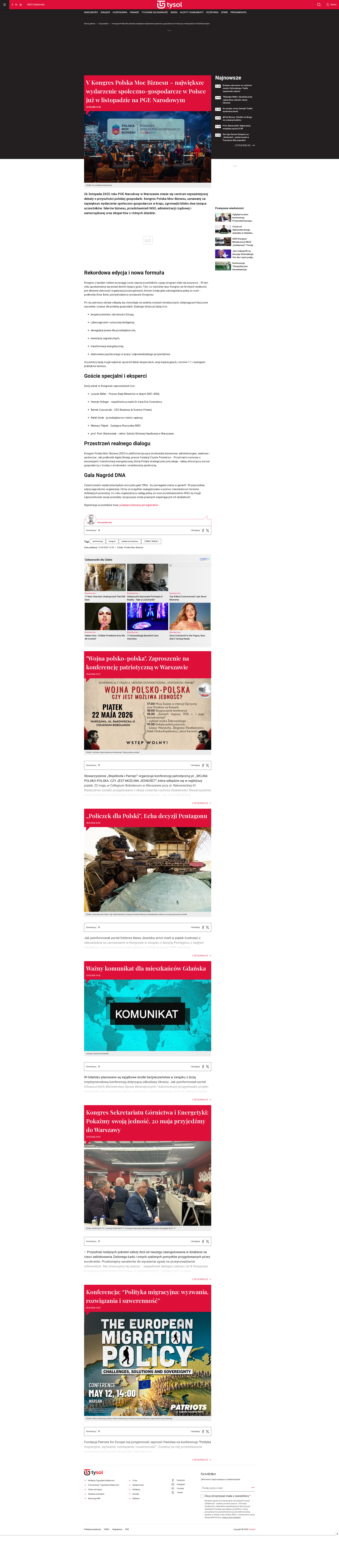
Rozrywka (212, 12)
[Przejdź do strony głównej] (166, 4)
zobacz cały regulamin (231, 1517)
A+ (16, 4)
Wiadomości (91, 12)
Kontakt (136, 1494)
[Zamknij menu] (5, 4)
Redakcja (136, 1489)
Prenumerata (238, 12)
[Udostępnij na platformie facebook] (203, 530)
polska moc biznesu (130, 541)
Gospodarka (120, 12)
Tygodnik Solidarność (155, 12)
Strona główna (89, 23)
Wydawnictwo (138, 1485)
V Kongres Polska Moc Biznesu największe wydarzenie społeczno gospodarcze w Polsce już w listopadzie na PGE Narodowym (161, 23)
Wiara (174, 12)
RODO (106, 1529)
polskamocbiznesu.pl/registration (138, 505)
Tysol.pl (252, 1529)
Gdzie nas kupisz (95, 1489)
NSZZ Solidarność (35, 4)
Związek (105, 12)
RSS (127, 1529)
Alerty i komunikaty (192, 12)
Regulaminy (117, 1529)
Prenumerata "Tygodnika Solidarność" (103, 1485)
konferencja (98, 541)
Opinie (224, 12)
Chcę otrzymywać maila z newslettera (228, 1496)
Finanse (134, 12)
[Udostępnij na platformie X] (207, 530)
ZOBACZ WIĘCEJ (151, 541)
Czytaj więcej (242, 145)
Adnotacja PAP (94, 1498)
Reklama (136, 1498)
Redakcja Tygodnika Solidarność (101, 1480)
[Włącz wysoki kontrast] (21, 4)
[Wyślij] (252, 1487)
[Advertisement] (169, 51)
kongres (112, 541)
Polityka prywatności (92, 1529)
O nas (135, 1480)
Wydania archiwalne (96, 1494)
